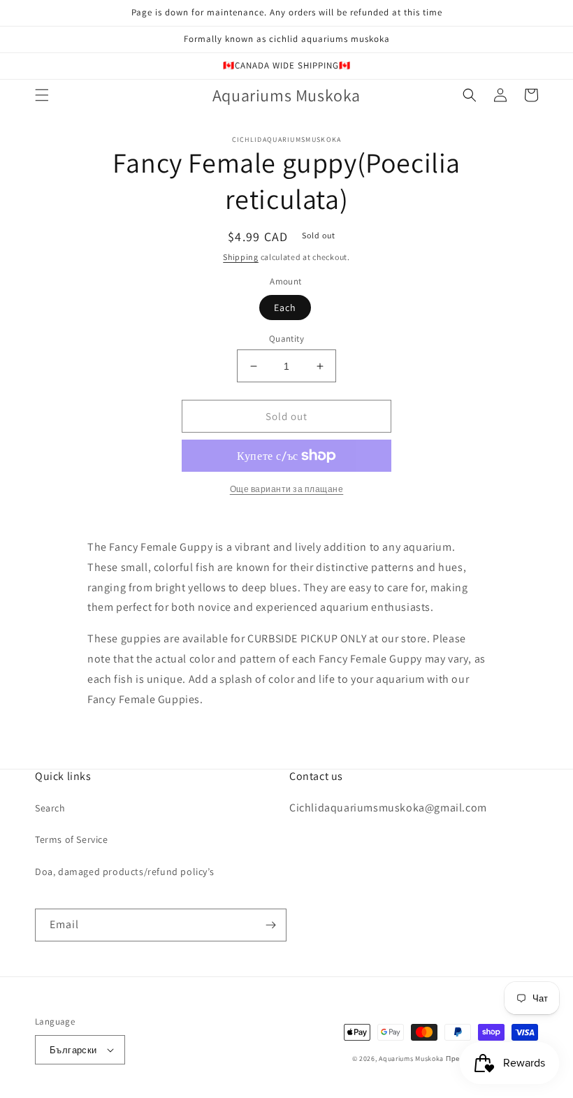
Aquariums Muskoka (412, 1058)
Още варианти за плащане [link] (287, 489)
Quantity (286, 339)
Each (285, 307)
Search (50, 808)
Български (73, 1050)
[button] (42, 95)
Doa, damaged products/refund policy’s (124, 871)
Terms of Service (71, 839)
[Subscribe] (270, 925)
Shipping (241, 257)
